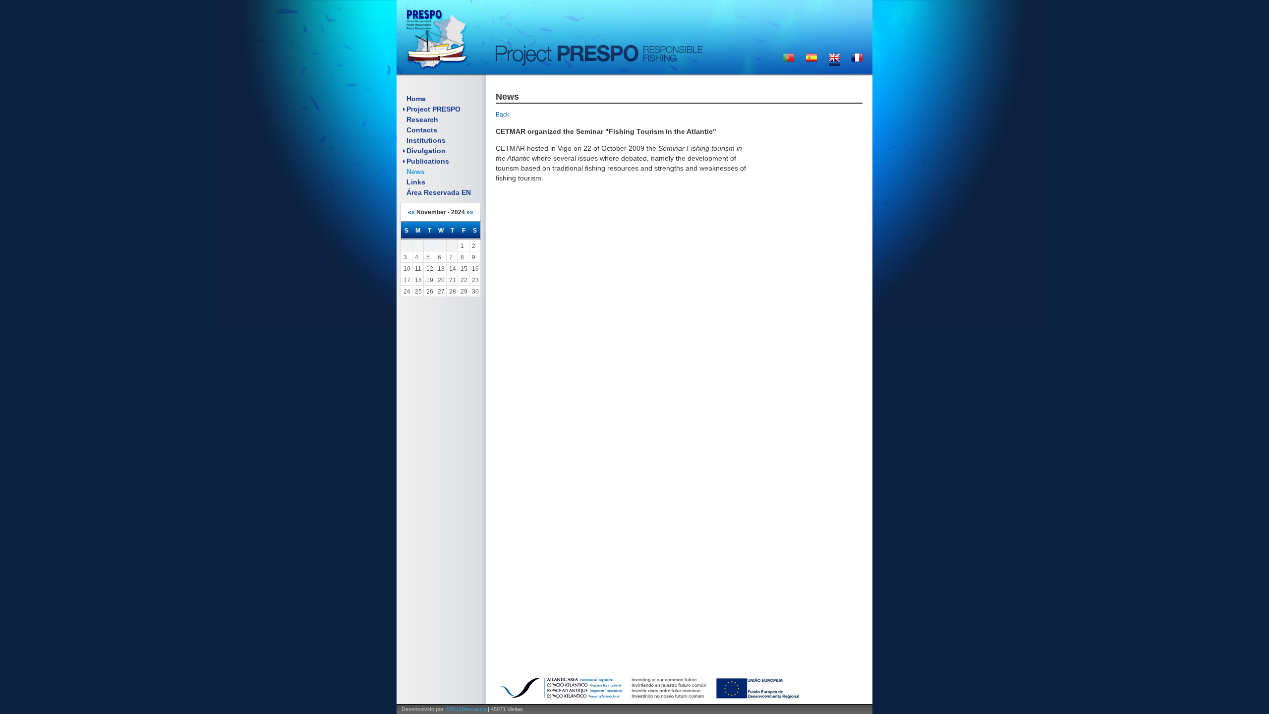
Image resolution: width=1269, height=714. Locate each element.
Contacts (421, 130)
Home (416, 99)
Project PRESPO (433, 109)
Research (422, 119)
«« (411, 212)
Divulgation (426, 151)
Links (415, 182)
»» (469, 212)
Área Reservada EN (438, 192)
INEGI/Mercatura (465, 709)
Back (502, 114)
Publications (427, 161)
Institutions (426, 140)
